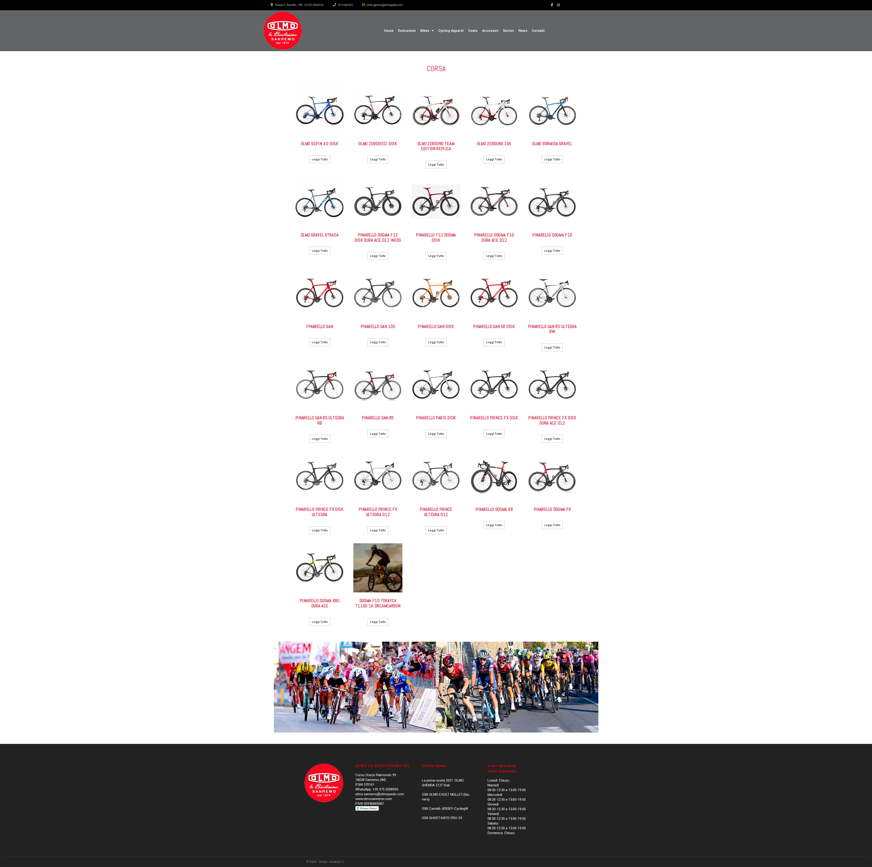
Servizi (508, 31)
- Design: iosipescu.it (330, 861)
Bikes (424, 31)
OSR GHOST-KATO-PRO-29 (442, 818)
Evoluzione (407, 31)
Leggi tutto (320, 159)
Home (389, 31)
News (522, 31)
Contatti (538, 31)
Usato (473, 31)
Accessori (490, 31)
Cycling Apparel (451, 31)
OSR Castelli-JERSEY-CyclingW (445, 809)
